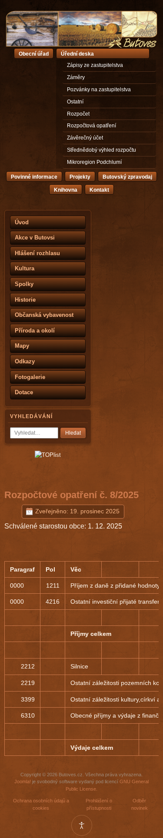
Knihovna (65, 190)
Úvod (22, 222)
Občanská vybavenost (44, 315)
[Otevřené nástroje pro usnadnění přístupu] (81, 825)
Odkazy (25, 361)
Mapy (22, 346)
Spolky (24, 284)
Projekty (80, 177)
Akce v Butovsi (35, 237)
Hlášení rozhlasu (37, 253)
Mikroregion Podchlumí (94, 162)
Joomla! (22, 781)
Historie (25, 299)
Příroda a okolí (35, 330)
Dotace (24, 392)
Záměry (76, 77)
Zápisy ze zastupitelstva (95, 65)
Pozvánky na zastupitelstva (99, 89)
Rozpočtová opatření (91, 126)
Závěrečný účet (85, 138)
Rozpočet (78, 114)
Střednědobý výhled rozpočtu (101, 150)
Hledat (73, 433)
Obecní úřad (34, 54)
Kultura (24, 268)
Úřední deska (77, 54)
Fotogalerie (30, 377)
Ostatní (75, 102)
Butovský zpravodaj (127, 177)
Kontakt (99, 190)
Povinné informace (34, 177)
